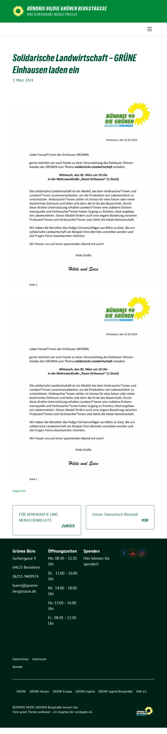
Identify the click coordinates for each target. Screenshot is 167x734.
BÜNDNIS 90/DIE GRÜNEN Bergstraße (67, 8)
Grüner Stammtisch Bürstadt (120, 517)
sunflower (44, 712)
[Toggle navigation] (149, 29)
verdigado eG (83, 712)
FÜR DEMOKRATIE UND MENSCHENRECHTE (47, 520)
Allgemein (19, 491)
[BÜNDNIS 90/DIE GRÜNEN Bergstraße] (18, 10)
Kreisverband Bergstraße (52, 14)
